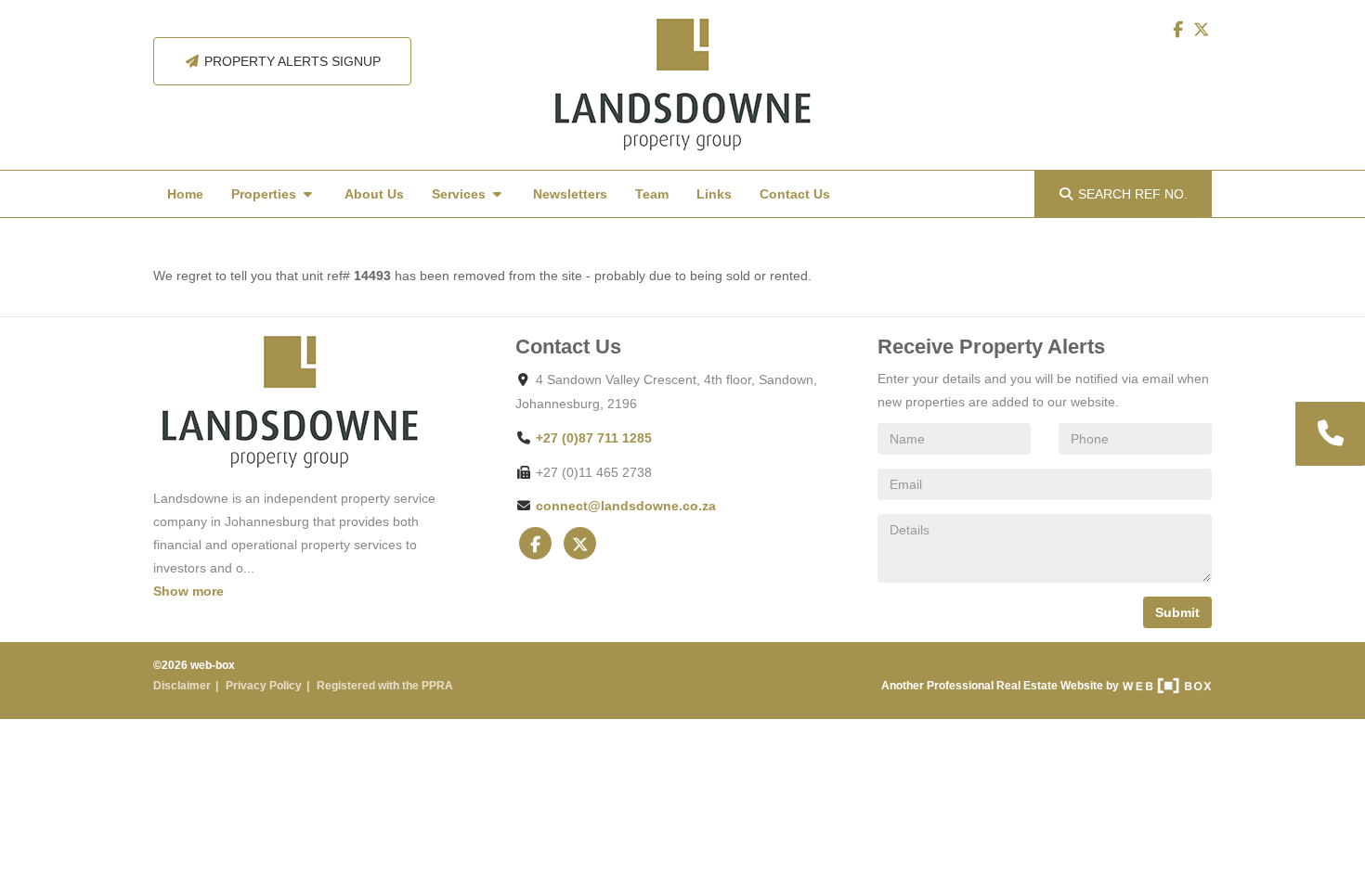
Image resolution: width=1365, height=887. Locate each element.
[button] (1329, 434)
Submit (1177, 612)
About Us (374, 193)
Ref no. (1133, 193)
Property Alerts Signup (291, 61)
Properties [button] (265, 193)
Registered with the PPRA (385, 685)
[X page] (1201, 29)
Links (714, 193)
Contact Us (795, 193)
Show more (188, 591)
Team (652, 193)
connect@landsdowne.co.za (626, 505)
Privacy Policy (264, 685)
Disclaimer (182, 685)
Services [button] (460, 193)
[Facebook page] (1179, 29)
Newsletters (570, 193)
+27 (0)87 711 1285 (594, 438)
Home (185, 193)
